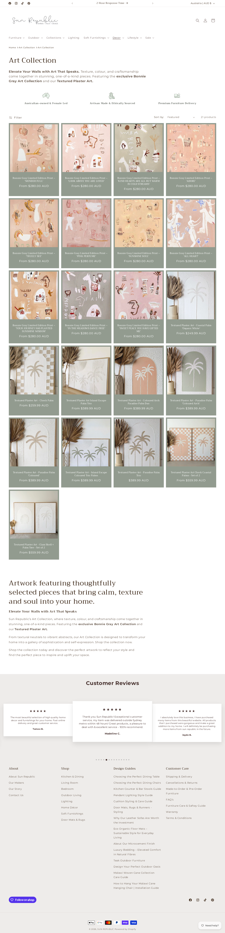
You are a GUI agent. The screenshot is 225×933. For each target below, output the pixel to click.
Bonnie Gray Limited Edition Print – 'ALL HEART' (191, 255)
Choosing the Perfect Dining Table (137, 776)
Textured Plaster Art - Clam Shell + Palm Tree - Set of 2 (34, 546)
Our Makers (16, 782)
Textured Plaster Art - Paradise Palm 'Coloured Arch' (191, 402)
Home (12, 47)
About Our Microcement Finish (134, 843)
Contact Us (16, 795)
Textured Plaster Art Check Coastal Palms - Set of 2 (191, 474)
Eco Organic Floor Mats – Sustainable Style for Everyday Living (134, 833)
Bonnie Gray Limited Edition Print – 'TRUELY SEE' (34, 255)
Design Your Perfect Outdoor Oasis (137, 866)
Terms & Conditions (179, 818)
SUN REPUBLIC (105, 929)
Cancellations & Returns (182, 782)
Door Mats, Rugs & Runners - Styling (133, 809)
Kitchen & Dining (72, 776)
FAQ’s (170, 799)
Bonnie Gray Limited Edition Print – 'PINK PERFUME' (86, 255)
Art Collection (27, 47)
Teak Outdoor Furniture (129, 860)
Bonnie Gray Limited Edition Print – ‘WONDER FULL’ (34, 180)
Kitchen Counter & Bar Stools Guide (137, 788)
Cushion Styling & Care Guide (133, 801)
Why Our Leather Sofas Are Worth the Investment (136, 820)
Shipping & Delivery (179, 776)
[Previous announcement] (72, 3)
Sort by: (159, 117)
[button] (16, 37)
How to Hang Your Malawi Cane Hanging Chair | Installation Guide (136, 885)
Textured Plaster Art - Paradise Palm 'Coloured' (34, 474)
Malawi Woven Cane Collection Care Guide (134, 875)
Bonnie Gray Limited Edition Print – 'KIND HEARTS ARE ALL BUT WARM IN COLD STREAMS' (138, 181)
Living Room (69, 782)
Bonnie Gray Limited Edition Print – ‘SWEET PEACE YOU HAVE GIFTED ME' (138, 328)
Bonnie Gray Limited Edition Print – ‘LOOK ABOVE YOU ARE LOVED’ (86, 180)
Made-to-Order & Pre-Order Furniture (184, 791)
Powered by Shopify (125, 929)
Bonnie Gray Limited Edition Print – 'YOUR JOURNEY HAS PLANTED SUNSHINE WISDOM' (34, 328)
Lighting (67, 801)
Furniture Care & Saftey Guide (185, 805)
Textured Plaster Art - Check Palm (34, 400)
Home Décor (69, 807)
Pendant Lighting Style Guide (133, 795)
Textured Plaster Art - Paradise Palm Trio (139, 474)
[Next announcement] (153, 3)
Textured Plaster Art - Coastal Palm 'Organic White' (191, 327)
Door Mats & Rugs (73, 819)
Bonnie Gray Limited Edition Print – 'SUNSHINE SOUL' (138, 255)
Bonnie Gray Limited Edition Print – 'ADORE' (191, 180)
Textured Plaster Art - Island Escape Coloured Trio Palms (86, 474)
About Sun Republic (22, 776)
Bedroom (67, 788)
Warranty (172, 811)
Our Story (15, 788)
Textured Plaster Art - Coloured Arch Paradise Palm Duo (139, 402)
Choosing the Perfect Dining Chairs (137, 782)
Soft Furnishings (72, 813)
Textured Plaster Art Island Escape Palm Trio (86, 402)
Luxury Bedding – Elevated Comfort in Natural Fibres (137, 852)
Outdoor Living (71, 795)
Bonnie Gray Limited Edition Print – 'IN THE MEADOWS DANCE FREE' (86, 327)
